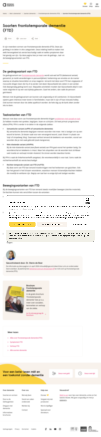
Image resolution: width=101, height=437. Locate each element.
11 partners (42, 206)
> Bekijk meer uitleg (80, 224)
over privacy (18, 238)
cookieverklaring (20, 233)
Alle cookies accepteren (22, 224)
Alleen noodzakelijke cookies (52, 224)
